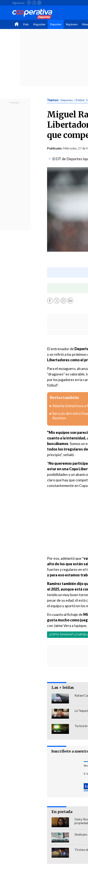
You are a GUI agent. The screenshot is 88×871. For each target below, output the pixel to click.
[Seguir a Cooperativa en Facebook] (29, 2)
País (26, 24)
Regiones (72, 24)
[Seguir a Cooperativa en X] (34, 2)
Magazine (39, 24)
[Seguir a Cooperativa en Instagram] (39, 2)
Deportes (55, 24)
